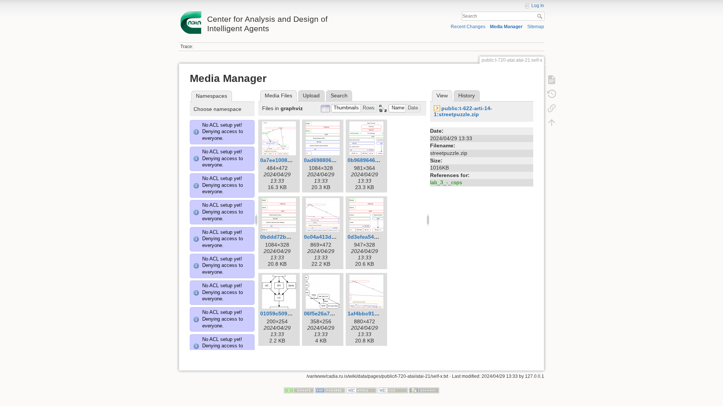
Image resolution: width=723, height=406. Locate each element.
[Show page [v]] (551, 80)
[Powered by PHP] (330, 389)
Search (540, 16)
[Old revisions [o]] (551, 94)
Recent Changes (468, 26)
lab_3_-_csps (446, 182)
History (466, 95)
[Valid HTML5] (361, 389)
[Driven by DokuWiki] (424, 389)
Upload (311, 95)
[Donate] (299, 389)
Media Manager (506, 26)
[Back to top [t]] (551, 122)
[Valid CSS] (393, 389)
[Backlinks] (551, 108)
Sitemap (535, 26)
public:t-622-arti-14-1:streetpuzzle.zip (463, 111)
